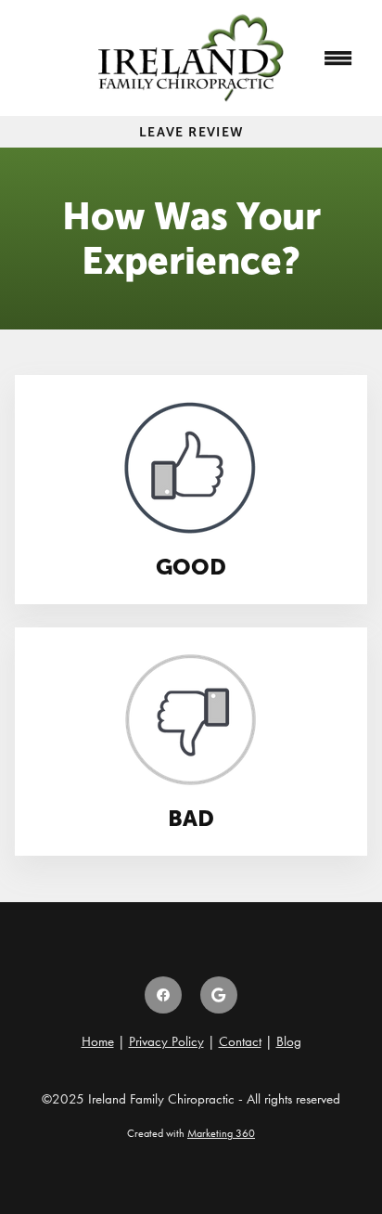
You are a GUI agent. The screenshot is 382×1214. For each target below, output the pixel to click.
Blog (288, 1041)
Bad (191, 818)
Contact (240, 1041)
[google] (218, 995)
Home (98, 1041)
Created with (191, 1133)
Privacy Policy (166, 1041)
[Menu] (338, 58)
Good (191, 566)
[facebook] (163, 995)
